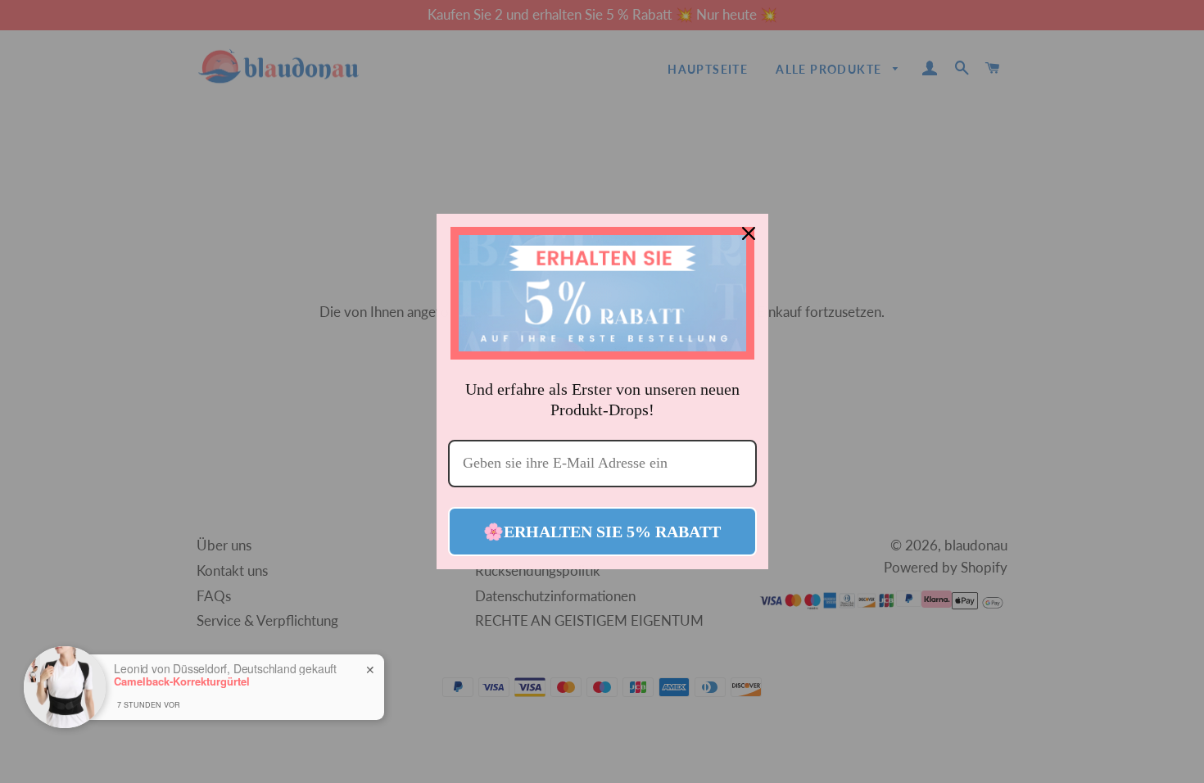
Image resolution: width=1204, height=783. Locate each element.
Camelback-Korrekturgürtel (182, 681)
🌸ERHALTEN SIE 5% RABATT (602, 532)
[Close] (748, 233)
